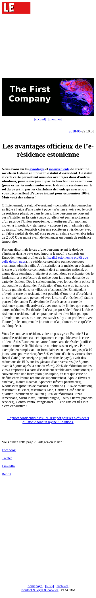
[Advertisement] (48, 46)
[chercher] (55, 119)
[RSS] (49, 586)
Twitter (7, 458)
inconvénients (59, 169)
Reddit (6, 474)
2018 (72, 131)
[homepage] (35, 586)
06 (79, 131)
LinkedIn (8, 466)
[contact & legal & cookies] (40, 590)
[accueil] (40, 119)
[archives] (62, 586)
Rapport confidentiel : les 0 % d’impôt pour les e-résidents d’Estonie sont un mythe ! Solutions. (48, 420)
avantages (36, 169)
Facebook (9, 450)
